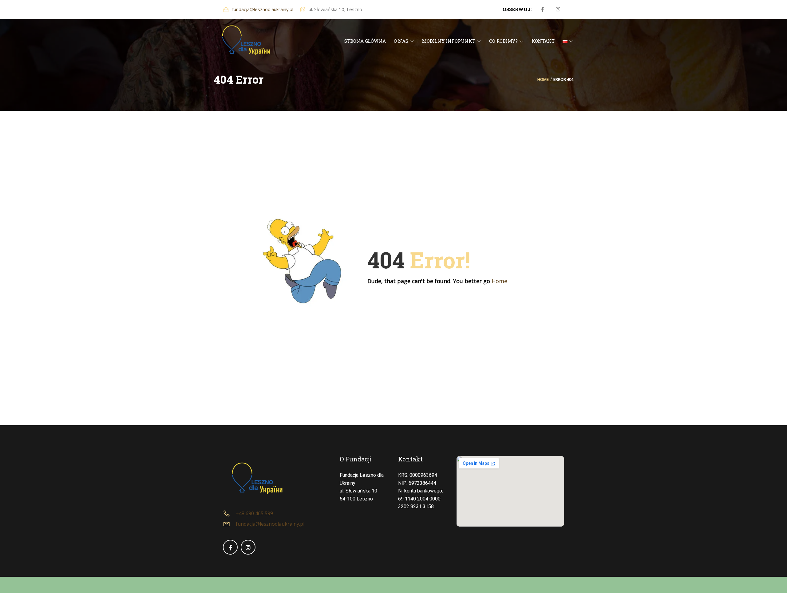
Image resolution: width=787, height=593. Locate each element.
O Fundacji (356, 459)
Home (543, 79)
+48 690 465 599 (254, 513)
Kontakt (410, 459)
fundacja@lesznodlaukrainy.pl (262, 9)
